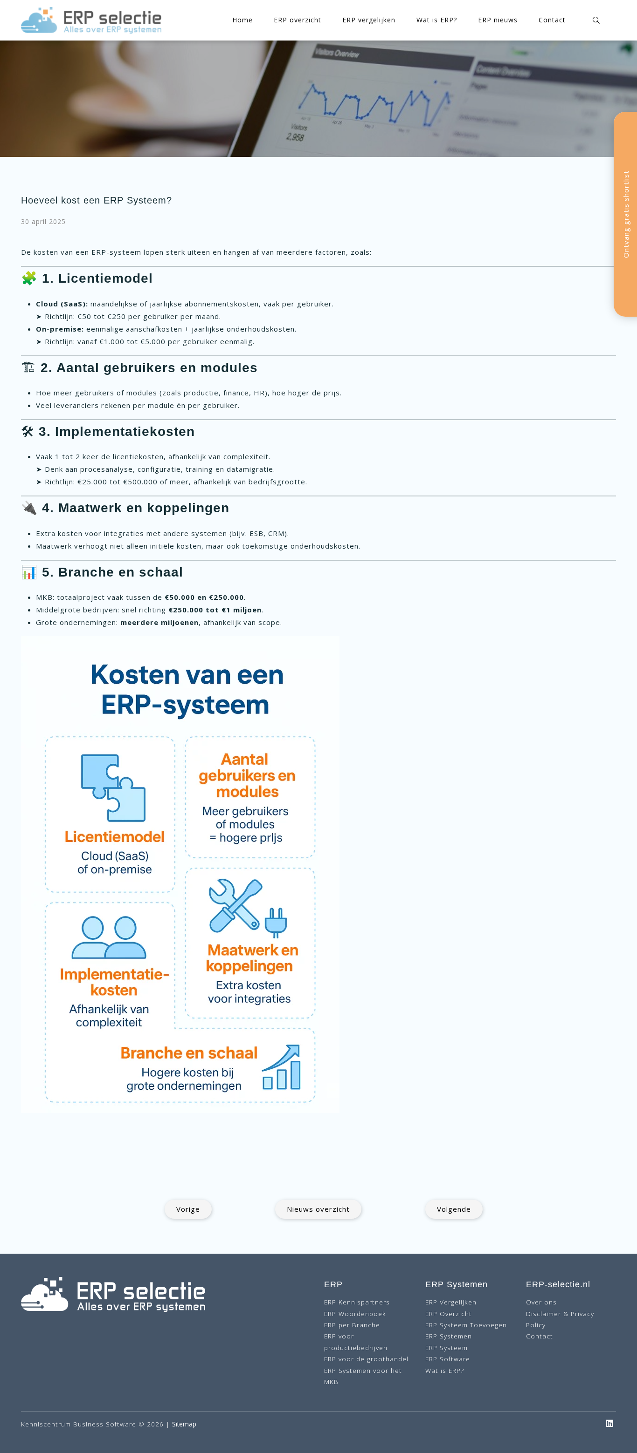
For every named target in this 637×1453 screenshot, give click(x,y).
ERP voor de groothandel (366, 1358)
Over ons (541, 1301)
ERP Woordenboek (355, 1313)
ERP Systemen (448, 1335)
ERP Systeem (446, 1347)
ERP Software (447, 1358)
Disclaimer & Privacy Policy (560, 1319)
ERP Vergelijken (451, 1301)
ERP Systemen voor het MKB (363, 1376)
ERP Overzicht (448, 1313)
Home (242, 19)
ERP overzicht (297, 19)
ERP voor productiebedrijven (356, 1341)
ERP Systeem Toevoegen (466, 1324)
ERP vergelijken (368, 19)
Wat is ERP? (436, 19)
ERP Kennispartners (357, 1301)
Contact (552, 19)
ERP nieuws (498, 19)
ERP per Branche (352, 1324)
